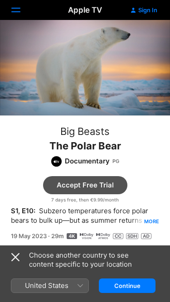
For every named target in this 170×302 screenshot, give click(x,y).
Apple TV (85, 9)
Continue (127, 285)
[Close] (15, 257)
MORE (151, 221)
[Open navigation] (21, 10)
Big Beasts (85, 131)
